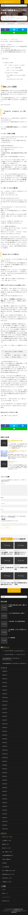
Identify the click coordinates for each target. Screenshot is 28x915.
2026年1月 (4, 693)
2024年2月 (4, 742)
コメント (3, 483)
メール (3, 503)
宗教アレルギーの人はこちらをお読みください (15, 76)
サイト (2, 509)
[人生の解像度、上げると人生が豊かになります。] (4, 632)
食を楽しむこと (5, 848)
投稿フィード (5, 893)
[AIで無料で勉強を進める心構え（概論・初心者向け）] (4, 607)
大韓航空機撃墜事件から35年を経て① (10, 658)
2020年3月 (4, 772)
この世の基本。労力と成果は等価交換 (16, 621)
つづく (3, 418)
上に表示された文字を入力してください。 (10, 520)
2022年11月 (5, 753)
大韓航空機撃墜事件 (6, 855)
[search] (26, 5)
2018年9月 (4, 783)
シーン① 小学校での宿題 (14, 67)
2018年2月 (4, 806)
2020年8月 (4, 765)
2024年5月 (4, 731)
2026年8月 (4, 671)
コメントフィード (6, 897)
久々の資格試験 (11, 637)
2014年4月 (4, 825)
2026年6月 (4, 678)
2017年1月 (4, 810)
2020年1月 (4, 780)
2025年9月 (4, 705)
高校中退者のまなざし (7, 874)
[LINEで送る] (14, 32)
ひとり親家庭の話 (12, 39)
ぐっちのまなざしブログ (18, 909)
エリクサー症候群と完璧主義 (20, 568)
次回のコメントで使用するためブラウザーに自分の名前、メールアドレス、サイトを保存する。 (14, 517)
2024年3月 (4, 738)
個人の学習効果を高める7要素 (15, 440)
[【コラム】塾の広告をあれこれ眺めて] (4, 615)
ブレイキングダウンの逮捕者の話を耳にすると (7, 583)
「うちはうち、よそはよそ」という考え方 (14, 65)
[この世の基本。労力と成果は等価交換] (4, 624)
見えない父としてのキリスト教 (15, 79)
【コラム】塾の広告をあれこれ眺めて (16, 613)
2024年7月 (4, 727)
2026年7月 (4, 675)
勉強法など (4, 844)
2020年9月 (4, 761)
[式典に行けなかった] (4, 464)
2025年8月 (4, 708)
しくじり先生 (6, 19)
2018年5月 (4, 798)
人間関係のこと (5, 881)
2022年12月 (5, 750)
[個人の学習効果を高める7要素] (4, 443)
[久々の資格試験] (4, 640)
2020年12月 (5, 757)
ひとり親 (4, 18)
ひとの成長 (4, 866)
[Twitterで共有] (14, 29)
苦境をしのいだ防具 (8, 62)
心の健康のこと (12, 16)
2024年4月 (4, 735)
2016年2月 (4, 813)
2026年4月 (4, 686)
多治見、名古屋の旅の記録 (7, 568)
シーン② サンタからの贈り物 (15, 70)
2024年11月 (5, 723)
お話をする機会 (5, 859)
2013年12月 (5, 828)
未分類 (3, 863)
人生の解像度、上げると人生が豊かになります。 (7, 553)
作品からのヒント (6, 836)
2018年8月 (4, 787)
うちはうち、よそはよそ (15, 18)
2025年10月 (5, 701)
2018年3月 (4, 802)
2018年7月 (4, 791)
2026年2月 (4, 690)
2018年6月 (4, 795)
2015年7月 (4, 817)
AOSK (10, 19)
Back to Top (14, 590)
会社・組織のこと (6, 851)
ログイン (4, 889)
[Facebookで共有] (5, 29)
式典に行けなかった (13, 461)
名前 (2, 497)
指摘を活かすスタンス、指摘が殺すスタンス (20, 553)
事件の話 (3, 39)
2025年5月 (4, 712)
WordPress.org (5, 900)
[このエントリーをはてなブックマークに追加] (22, 29)
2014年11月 (5, 821)
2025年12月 (5, 697)
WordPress (14, 912)
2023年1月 (4, 746)
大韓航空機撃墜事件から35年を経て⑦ (17, 451)
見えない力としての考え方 (11, 72)
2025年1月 (4, 720)
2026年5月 (4, 682)
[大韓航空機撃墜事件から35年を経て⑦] (4, 453)
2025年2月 (4, 716)
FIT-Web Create (17, 910)
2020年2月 (4, 776)
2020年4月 (4, 768)
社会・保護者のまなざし (7, 870)
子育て (8, 18)
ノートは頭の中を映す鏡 (7, 650)
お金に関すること (6, 878)
